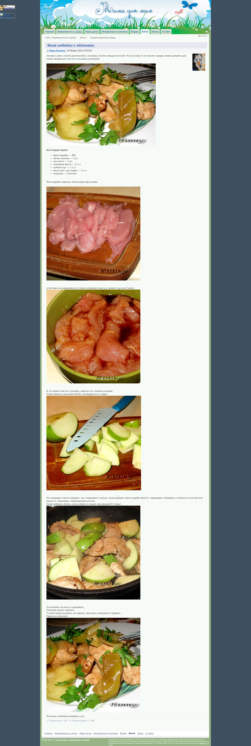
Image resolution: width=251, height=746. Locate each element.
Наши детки (85, 733)
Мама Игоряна (57, 50)
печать (204, 36)
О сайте (149, 733)
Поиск (140, 733)
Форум (123, 733)
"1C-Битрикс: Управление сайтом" (72, 739)
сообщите (202, 743)
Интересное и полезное (106, 733)
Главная (48, 733)
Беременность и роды (66, 733)
